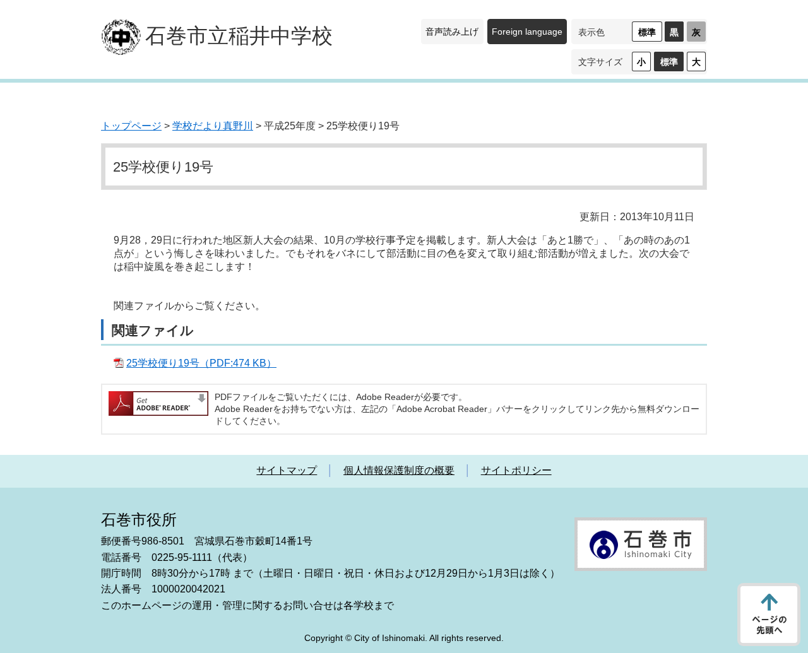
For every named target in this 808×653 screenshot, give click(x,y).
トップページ (131, 126)
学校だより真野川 (212, 126)
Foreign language (527, 31)
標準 (647, 32)
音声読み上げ (451, 31)
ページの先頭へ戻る (768, 614)
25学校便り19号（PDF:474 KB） (201, 363)
